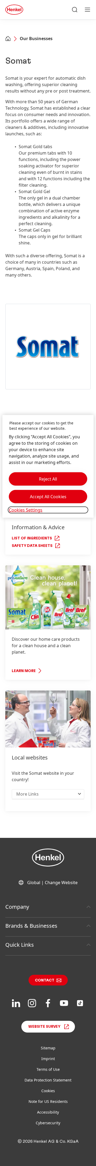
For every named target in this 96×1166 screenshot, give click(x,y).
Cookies (48, 1090)
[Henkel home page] (8, 39)
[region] (48, 466)
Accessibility (48, 1112)
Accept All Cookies (48, 497)
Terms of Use (48, 1069)
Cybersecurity (48, 1122)
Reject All (48, 479)
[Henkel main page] (14, 9)
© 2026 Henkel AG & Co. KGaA (48, 1141)
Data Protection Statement (48, 1080)
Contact (44, 980)
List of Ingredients (32, 538)
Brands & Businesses (31, 925)
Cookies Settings (25, 510)
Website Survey (44, 1027)
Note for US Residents (48, 1101)
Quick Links (19, 944)
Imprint (48, 1058)
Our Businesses (36, 38)
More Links (27, 794)
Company (17, 906)
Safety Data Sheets (32, 546)
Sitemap (48, 1047)
